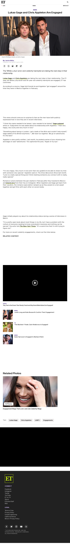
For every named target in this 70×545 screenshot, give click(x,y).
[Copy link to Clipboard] (20, 66)
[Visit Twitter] (11, 527)
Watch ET (66, 6)
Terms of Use (9, 511)
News (35, 10)
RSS (6, 504)
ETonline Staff (9, 501)
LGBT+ (37, 420)
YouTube (8, 495)
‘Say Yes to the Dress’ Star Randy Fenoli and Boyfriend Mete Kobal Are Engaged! (28, 305)
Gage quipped (58, 123)
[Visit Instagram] (16, 527)
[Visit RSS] (26, 527)
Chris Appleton (21, 78)
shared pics (10, 183)
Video (34, 6)
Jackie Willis (9, 61)
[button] (35, 283)
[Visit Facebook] (6, 527)
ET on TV (8, 497)
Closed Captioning (11, 515)
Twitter (7, 493)
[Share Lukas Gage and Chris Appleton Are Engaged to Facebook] (4, 66)
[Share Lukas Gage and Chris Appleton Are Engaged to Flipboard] (16, 66)
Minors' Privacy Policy (12, 519)
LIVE (4, 6)
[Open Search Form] (67, 2)
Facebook (8, 489)
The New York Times (28, 226)
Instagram (8, 491)
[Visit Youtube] (21, 526)
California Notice (10, 517)
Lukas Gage (7, 78)
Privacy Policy (9, 513)
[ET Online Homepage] (3, 2)
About (7, 499)
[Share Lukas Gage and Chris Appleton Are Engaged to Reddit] (12, 66)
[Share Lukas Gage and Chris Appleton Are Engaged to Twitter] (8, 66)
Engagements (48, 420)
